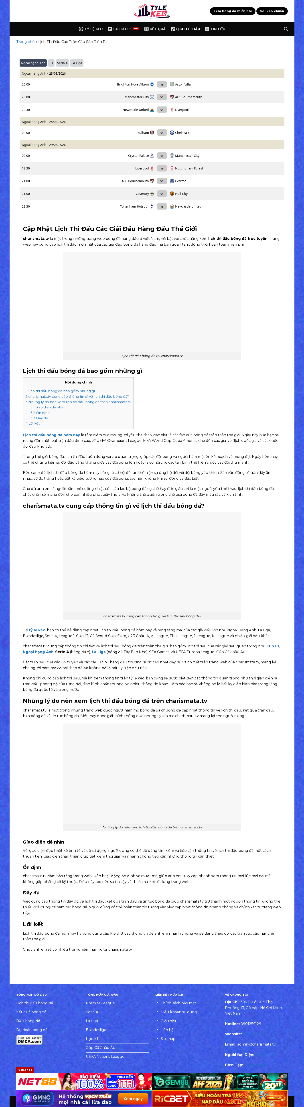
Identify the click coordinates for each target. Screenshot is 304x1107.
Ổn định (40, 413)
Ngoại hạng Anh (38, 652)
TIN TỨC (218, 29)
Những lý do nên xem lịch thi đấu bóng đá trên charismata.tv (78, 402)
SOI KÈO (120, 29)
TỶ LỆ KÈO (94, 29)
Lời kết (33, 423)
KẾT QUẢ (158, 29)
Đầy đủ (39, 418)
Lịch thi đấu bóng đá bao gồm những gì (60, 391)
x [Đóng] (25, 1070)
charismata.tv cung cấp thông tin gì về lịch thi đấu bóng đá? (77, 396)
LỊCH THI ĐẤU (188, 29)
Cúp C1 (272, 646)
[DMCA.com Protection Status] (29, 1040)
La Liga (99, 652)
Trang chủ (25, 42)
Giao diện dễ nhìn (47, 407)
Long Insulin (266, 1055)
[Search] (286, 29)
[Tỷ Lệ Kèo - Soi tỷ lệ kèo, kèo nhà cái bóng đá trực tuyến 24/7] (152, 11)
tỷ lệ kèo (37, 630)
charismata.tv (254, 1034)
